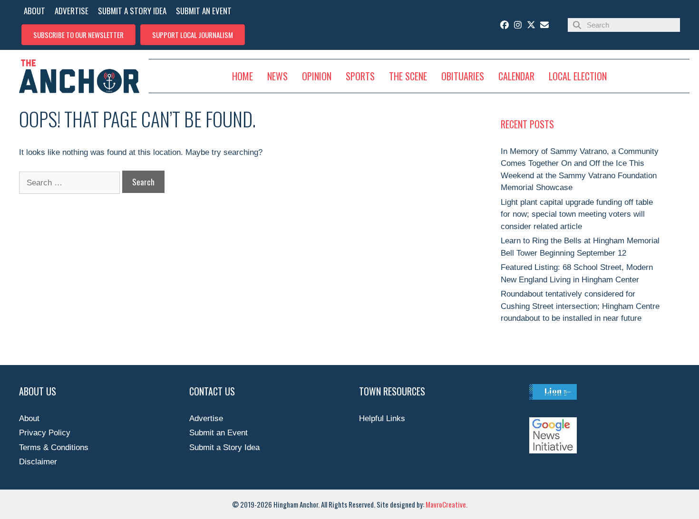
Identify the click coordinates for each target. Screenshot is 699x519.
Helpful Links (382, 418)
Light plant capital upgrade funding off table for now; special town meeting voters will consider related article (577, 214)
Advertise (206, 418)
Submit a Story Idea (224, 447)
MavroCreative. (446, 504)
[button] (78, 34)
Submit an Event (218, 432)
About (29, 418)
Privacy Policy (44, 432)
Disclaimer (38, 461)
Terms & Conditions (53, 447)
